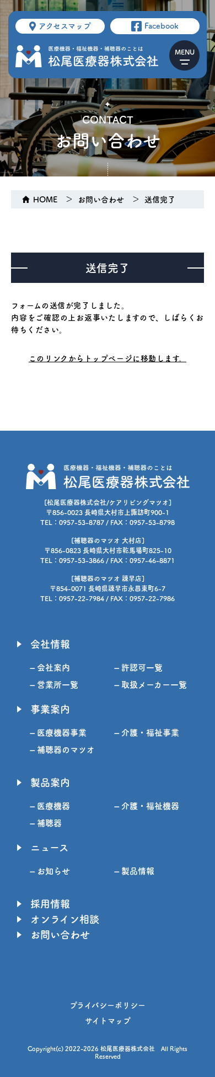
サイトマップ (108, 1021)
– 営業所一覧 (54, 685)
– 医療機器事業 (58, 732)
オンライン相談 (64, 919)
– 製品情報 (134, 871)
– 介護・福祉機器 (147, 806)
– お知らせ (50, 871)
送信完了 (159, 199)
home (45, 199)
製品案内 (50, 782)
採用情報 (50, 904)
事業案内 (50, 709)
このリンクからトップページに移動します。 (107, 358)
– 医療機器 (50, 806)
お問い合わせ (101, 199)
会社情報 (50, 644)
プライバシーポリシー (107, 1005)
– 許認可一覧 (139, 667)
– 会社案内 (50, 667)
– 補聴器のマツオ (62, 750)
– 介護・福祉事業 (147, 732)
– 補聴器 (46, 823)
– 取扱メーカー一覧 (151, 685)
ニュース (49, 848)
